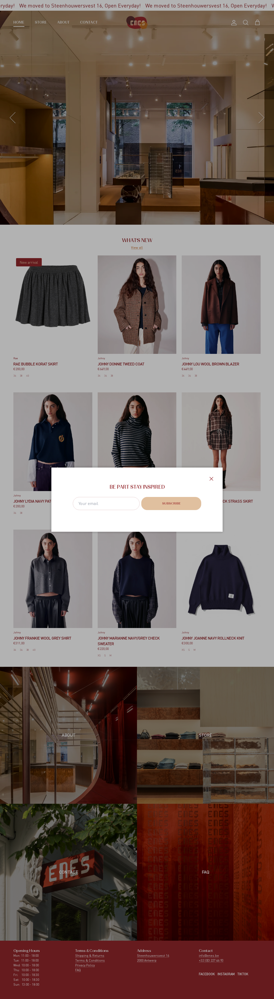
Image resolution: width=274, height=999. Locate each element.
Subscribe (171, 503)
